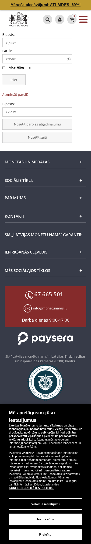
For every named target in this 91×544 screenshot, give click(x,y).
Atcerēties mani (21, 67)
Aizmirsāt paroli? (15, 94)
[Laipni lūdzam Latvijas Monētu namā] (59, 19)
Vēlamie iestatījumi (45, 504)
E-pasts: (8, 34)
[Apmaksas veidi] (45, 338)
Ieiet (13, 79)
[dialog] (45, 474)
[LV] (19, 19)
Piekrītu (45, 534)
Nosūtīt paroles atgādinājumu (37, 124)
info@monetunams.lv (50, 308)
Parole (7, 50)
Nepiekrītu (45, 519)
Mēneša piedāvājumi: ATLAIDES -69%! (45, 5)
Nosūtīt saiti (37, 137)
